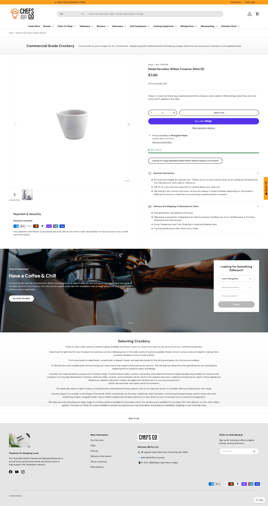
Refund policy (97, 467)
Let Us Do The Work (21, 298)
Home (11, 33)
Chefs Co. (18, 496)
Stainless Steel (228, 26)
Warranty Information (101, 456)
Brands (47, 26)
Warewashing (207, 26)
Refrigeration (187, 26)
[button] (257, 14)
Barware (101, 26)
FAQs (92, 445)
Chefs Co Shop (65, 26)
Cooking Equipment (163, 26)
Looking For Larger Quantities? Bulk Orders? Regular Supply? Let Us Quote (185, 160)
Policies (94, 451)
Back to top (134, 418)
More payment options (203, 127)
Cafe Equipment (138, 26)
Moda (150, 64)
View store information (162, 142)
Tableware (84, 26)
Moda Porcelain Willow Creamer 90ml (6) (31, 33)
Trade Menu (34, 26)
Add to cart (219, 112)
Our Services (96, 440)
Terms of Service (98, 461)
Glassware (117, 26)
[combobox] (140, 14)
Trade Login (250, 2)
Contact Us (236, 2)
